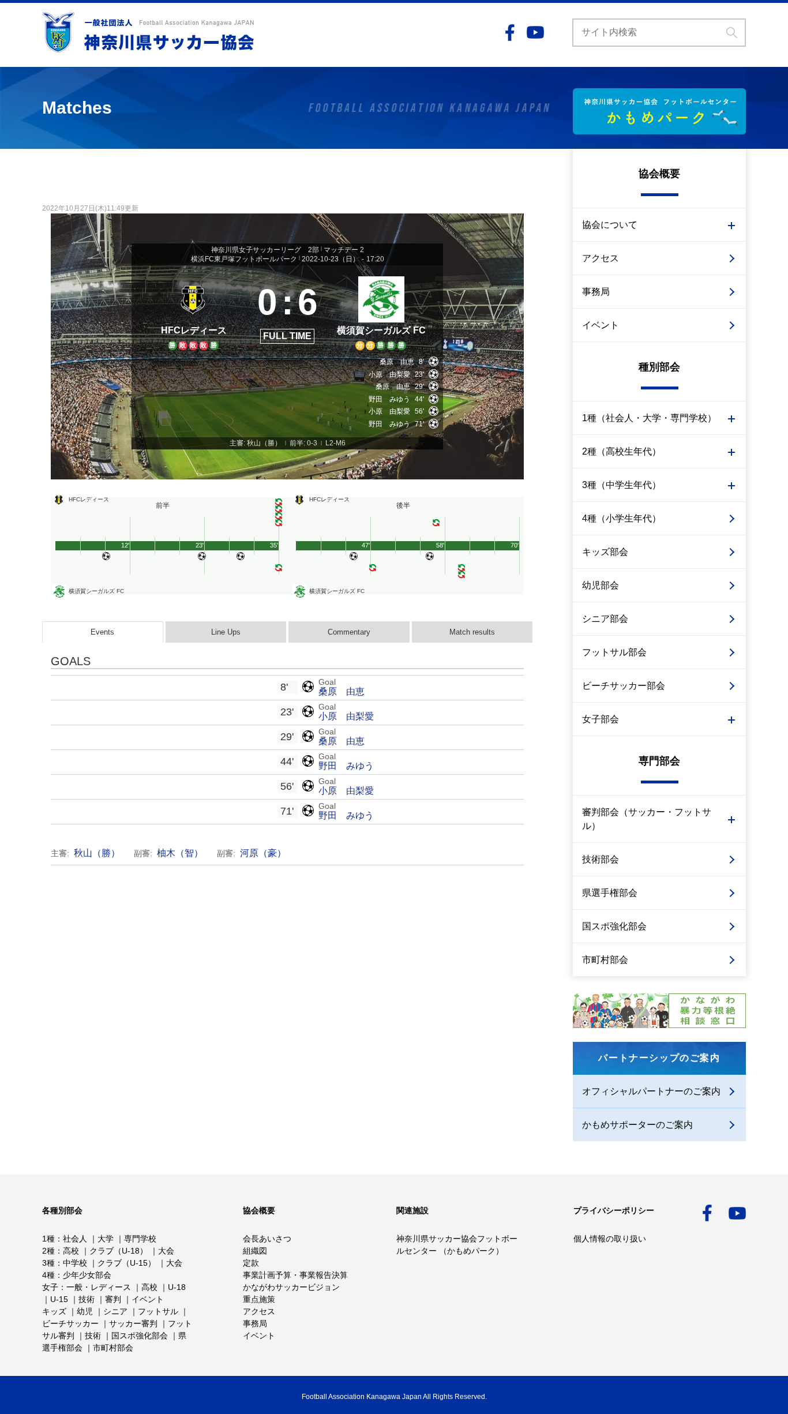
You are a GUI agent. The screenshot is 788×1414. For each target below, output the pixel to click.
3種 (48, 1262)
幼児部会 (600, 585)
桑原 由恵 (341, 691)
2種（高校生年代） (621, 451)
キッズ (54, 1311)
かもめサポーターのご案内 (637, 1125)
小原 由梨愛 (346, 716)
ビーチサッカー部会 (623, 686)
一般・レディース (98, 1287)
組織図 (255, 1250)
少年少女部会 (87, 1275)
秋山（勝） (97, 853)
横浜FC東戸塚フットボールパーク (244, 259)
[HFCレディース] (194, 311)
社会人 (75, 1238)
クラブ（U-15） (126, 1262)
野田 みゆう (346, 766)
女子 (50, 1287)
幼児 (85, 1311)
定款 (251, 1262)
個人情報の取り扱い (609, 1238)
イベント (600, 325)
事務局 (596, 292)
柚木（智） (180, 853)
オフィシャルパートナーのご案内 (651, 1091)
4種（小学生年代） (621, 518)
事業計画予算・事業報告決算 (295, 1275)
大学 (105, 1238)
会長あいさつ (267, 1238)
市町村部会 (605, 960)
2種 (48, 1250)
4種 (48, 1275)
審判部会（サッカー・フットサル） (646, 819)
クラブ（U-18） (118, 1250)
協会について (609, 225)
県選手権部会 (609, 893)
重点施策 (259, 1299)
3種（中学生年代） (621, 485)
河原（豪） (263, 853)
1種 (48, 1238)
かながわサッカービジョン (291, 1287)
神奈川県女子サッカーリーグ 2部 (265, 250)
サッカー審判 (133, 1323)
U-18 (177, 1287)
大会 (166, 1250)
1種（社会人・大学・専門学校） (649, 418)
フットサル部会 (614, 652)
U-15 (59, 1299)
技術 (86, 1299)
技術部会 (600, 859)
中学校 (75, 1262)
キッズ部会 (605, 552)
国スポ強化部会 (614, 926)
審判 (113, 1299)
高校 (71, 1250)
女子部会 (600, 719)
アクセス (600, 258)
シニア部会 (605, 619)
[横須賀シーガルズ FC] (381, 311)
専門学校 (140, 1238)
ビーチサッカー (70, 1323)
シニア (115, 1311)
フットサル (158, 1311)
